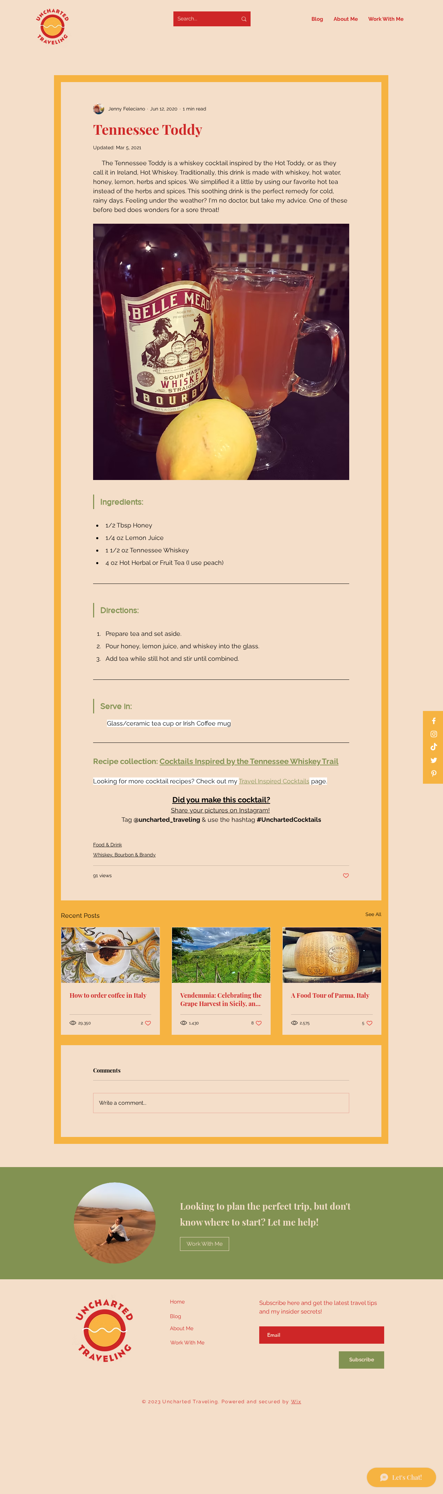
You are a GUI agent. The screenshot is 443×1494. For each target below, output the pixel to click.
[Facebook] (434, 721)
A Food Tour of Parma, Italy (330, 995)
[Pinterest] (434, 773)
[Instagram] (434, 734)
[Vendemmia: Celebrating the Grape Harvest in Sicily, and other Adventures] (221, 955)
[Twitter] (434, 760)
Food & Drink (107, 844)
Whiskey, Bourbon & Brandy (124, 854)
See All (373, 914)
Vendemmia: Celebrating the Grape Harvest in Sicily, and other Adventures (221, 999)
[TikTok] (434, 747)
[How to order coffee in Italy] (110, 955)
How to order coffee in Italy (108, 995)
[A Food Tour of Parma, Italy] (332, 955)
